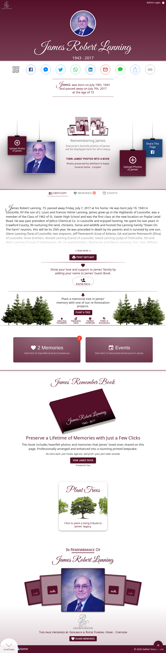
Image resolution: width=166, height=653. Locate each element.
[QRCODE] (16, 69)
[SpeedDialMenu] (158, 645)
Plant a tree (83, 312)
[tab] (57, 193)
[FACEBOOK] (31, 69)
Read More (83, 251)
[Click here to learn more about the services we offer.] (83, 622)
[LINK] (150, 69)
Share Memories (85, 638)
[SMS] (120, 69)
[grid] (83, 149)
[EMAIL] (105, 69)
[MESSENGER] (46, 69)
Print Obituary (85, 257)
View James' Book (83, 460)
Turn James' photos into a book (87, 159)
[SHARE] (135, 69)
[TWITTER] (60, 69)
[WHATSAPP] (75, 69)
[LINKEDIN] (90, 69)
